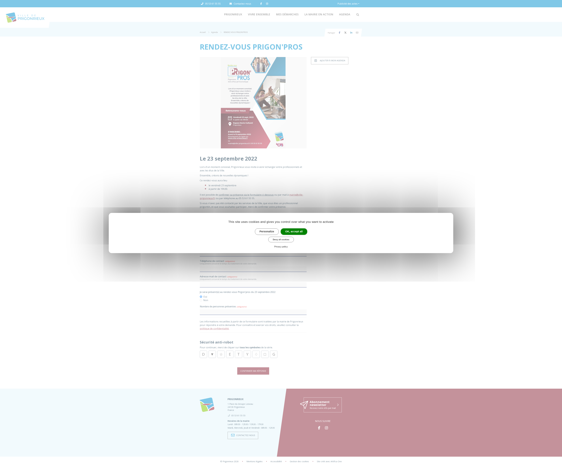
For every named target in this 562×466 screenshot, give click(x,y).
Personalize (266, 231)
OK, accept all (294, 231)
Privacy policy (281, 246)
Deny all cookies (281, 239)
